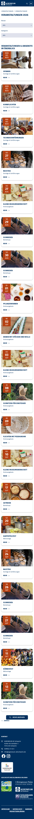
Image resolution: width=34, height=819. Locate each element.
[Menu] (31, 3)
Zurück (6, 721)
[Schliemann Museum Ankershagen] (24, 797)
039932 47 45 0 (9, 749)
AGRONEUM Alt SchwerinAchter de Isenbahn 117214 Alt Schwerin (12, 743)
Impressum (5, 809)
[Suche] (27, 3)
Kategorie (4, 31)
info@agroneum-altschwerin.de (15, 752)
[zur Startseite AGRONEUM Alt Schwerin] (8, 3)
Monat (3, 21)
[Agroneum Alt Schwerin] (24, 789)
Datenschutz (17, 809)
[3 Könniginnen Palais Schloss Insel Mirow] (24, 783)
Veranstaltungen (7, 11)
